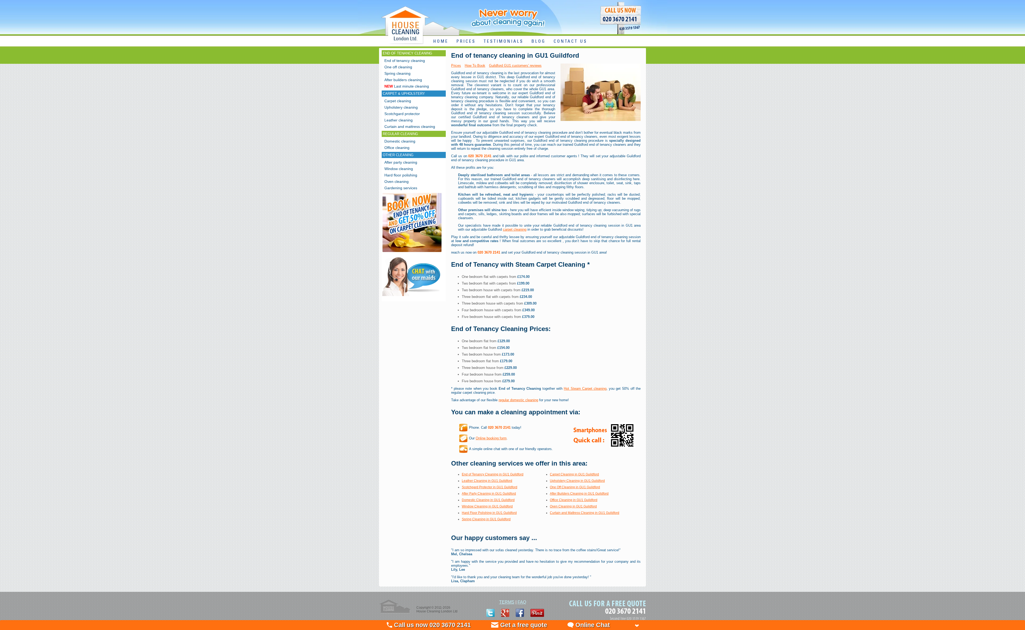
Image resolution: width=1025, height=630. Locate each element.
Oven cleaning (396, 181)
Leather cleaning (398, 120)
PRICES (466, 42)
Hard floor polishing (400, 175)
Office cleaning (396, 147)
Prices (456, 66)
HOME (440, 42)
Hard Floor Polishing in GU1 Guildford (489, 513)
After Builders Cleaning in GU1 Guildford (579, 493)
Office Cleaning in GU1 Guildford (573, 500)
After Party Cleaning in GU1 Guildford (489, 493)
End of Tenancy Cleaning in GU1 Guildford (492, 474)
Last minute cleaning (406, 86)
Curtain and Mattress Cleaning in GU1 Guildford (584, 513)
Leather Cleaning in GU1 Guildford (487, 481)
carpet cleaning (514, 229)
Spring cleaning (397, 73)
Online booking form (491, 438)
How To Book (475, 66)
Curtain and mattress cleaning (409, 126)
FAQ (522, 602)
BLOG (538, 42)
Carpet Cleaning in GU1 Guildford (574, 474)
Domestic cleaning (399, 141)
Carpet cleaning (397, 101)
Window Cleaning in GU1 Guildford (487, 506)
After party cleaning (400, 162)
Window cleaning (398, 169)
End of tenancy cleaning (404, 60)
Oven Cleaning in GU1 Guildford (573, 506)
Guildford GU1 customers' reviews (515, 66)
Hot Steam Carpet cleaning (585, 389)
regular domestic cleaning (518, 400)
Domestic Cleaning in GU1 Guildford (488, 500)
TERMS (506, 602)
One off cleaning (398, 67)
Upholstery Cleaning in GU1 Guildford (577, 481)
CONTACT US (570, 42)
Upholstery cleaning (401, 107)
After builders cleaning (403, 80)
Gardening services (400, 188)
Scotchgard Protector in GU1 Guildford (489, 487)
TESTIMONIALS (503, 42)
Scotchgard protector (402, 114)
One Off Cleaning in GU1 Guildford (575, 487)
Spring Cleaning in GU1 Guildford (486, 519)
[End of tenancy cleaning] (412, 252)
